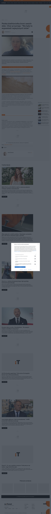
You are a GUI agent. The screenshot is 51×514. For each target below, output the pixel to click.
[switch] (35, 256)
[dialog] (25, 257)
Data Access (25, 269)
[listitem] (25, 254)
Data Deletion (21, 269)
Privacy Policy (29, 269)
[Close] (38, 244)
